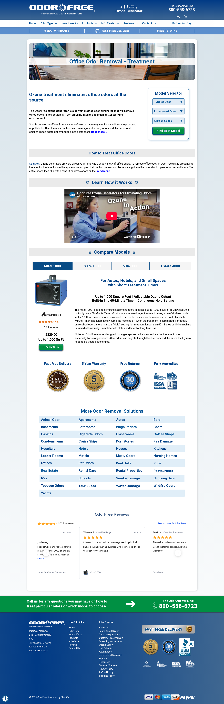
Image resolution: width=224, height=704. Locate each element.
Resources (104, 662)
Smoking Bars (164, 478)
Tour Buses (87, 486)
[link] (42, 572)
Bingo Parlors (126, 427)
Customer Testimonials (111, 638)
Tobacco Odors (52, 486)
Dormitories (125, 441)
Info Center (108, 23)
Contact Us (149, 23)
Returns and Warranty (110, 655)
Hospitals (48, 449)
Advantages (105, 651)
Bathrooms (87, 427)
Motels (84, 456)
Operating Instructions (110, 641)
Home (33, 23)
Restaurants (163, 471)
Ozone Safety (106, 645)
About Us (104, 627)
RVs (44, 478)
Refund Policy (106, 672)
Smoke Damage (128, 478)
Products (87, 23)
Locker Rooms (52, 456)
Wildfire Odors (164, 486)
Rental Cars (87, 471)
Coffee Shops (164, 434)
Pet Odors (86, 463)
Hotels (83, 449)
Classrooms (125, 434)
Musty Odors (125, 456)
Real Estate (49, 471)
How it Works (69, 23)
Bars (157, 420)
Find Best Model (168, 131)
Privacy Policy (106, 669)
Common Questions (109, 634)
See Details (51, 347)
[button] (185, 16)
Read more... (99, 131)
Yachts (46, 493)
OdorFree (42, 697)
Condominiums (52, 441)
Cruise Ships (88, 441)
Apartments (87, 420)
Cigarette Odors (91, 434)
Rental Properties (129, 471)
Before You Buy (181, 23)
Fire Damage (163, 441)
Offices (46, 463)
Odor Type (47, 23)
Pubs (158, 463)
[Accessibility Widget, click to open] (5, 698)
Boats (158, 427)
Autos (120, 420)
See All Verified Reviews (172, 523)
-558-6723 (178, 606)
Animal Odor (50, 420)
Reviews (129, 23)
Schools (85, 478)
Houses (122, 449)
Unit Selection (106, 648)
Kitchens (160, 449)
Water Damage (128, 486)
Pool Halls (123, 463)
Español (103, 658)
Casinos (47, 434)
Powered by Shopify (58, 697)
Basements (49, 427)
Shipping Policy (107, 675)
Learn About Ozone (109, 631)
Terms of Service (108, 665)
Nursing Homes (165, 456)
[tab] (52, 266)
